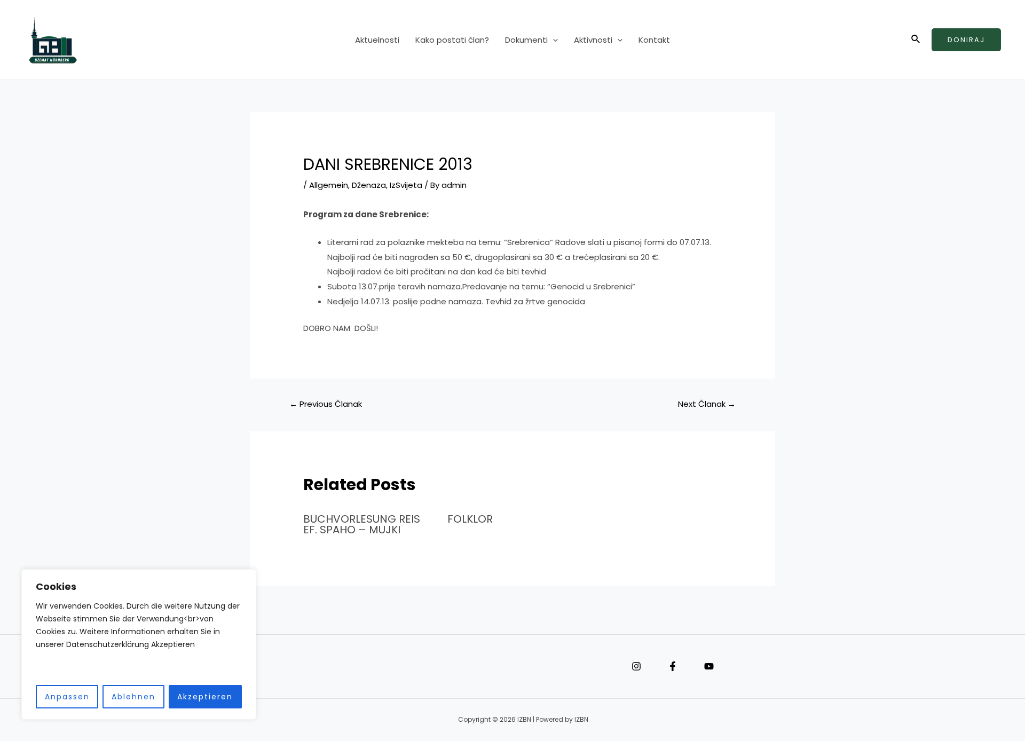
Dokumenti (526, 39)
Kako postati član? (452, 39)
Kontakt (654, 39)
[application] (553, 40)
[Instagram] (636, 666)
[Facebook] (672, 666)
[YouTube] (709, 666)
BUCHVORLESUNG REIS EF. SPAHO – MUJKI (361, 524)
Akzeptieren (205, 696)
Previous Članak (325, 403)
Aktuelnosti (377, 39)
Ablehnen (133, 696)
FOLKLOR (470, 518)
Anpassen (67, 696)
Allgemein (328, 185)
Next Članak (707, 403)
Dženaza (369, 185)
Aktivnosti (593, 39)
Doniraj (966, 40)
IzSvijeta (406, 185)
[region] (138, 644)
